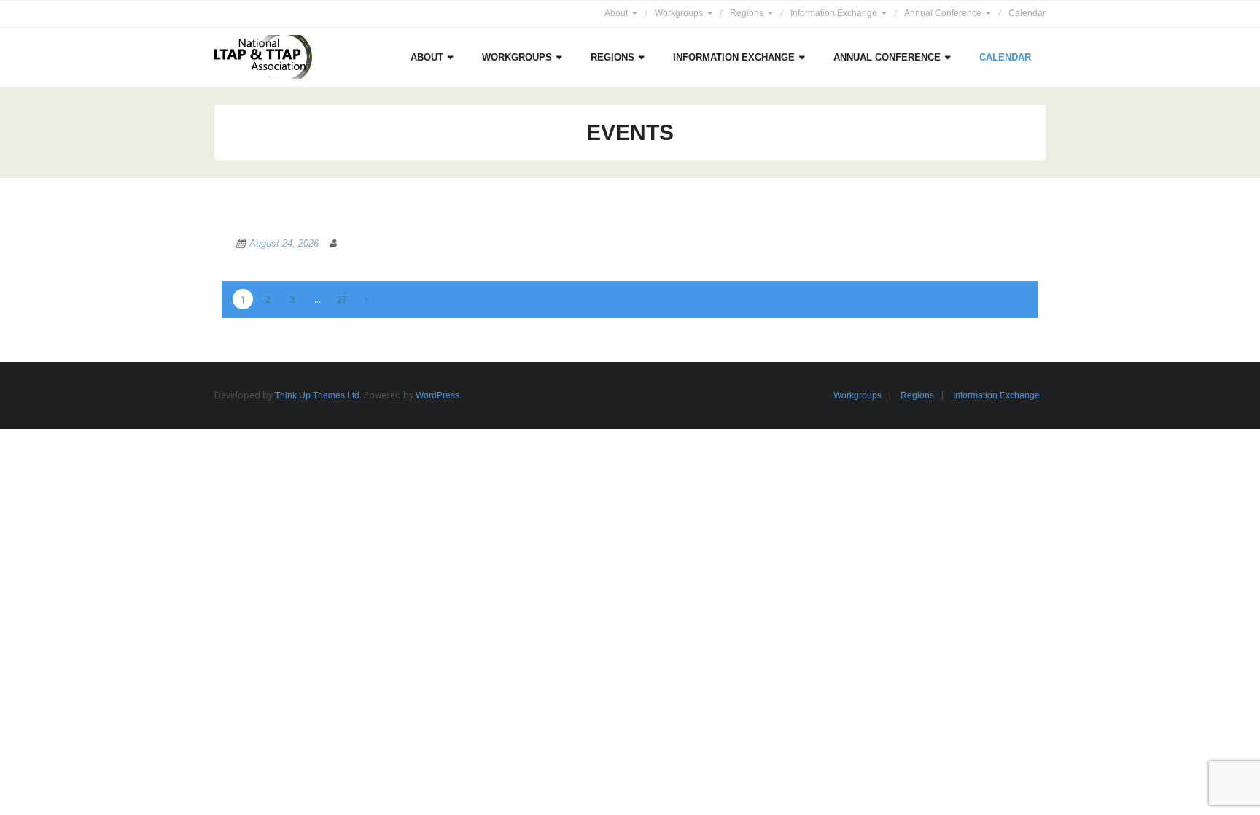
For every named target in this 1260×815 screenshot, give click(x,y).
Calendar (1027, 13)
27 (342, 299)
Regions (746, 13)
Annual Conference (942, 13)
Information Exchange (833, 13)
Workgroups (679, 13)
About (616, 13)
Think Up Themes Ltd (317, 395)
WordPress (437, 395)
